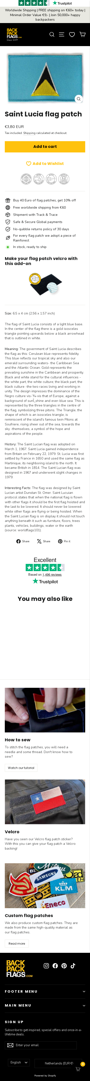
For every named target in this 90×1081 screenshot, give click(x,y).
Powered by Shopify (45, 1075)
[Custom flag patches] (45, 885)
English (16, 1062)
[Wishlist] (72, 35)
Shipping (29, 133)
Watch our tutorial (21, 768)
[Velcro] (45, 801)
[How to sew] (45, 710)
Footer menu (21, 991)
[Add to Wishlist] (53, 615)
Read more (17, 944)
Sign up (14, 1022)
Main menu (18, 1005)
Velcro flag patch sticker (53, 839)
